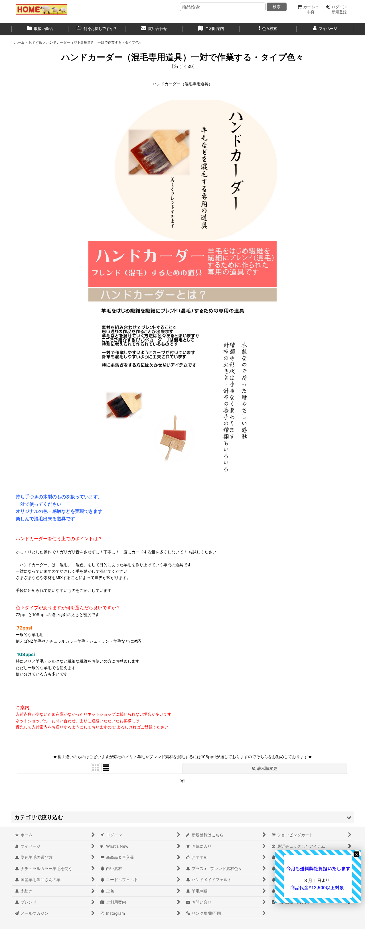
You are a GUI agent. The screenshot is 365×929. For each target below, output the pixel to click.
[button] (268, 29)
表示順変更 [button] (267, 768)
